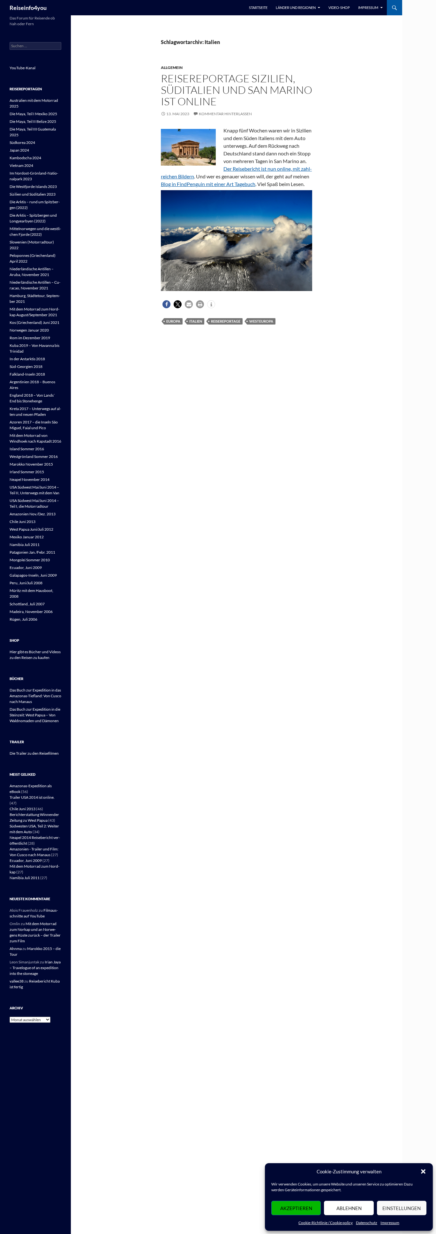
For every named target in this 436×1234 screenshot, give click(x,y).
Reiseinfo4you (28, 7)
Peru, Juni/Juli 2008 (26, 582)
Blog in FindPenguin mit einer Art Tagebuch (208, 184)
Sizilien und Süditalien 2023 (33, 194)
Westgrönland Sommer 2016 (34, 456)
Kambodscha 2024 (25, 157)
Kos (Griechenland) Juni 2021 (34, 322)
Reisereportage (225, 321)
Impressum (389, 1222)
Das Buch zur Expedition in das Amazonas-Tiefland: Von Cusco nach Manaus (35, 696)
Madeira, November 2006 (31, 611)
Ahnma (16, 948)
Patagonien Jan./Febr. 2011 (32, 552)
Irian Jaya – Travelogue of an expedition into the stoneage (35, 968)
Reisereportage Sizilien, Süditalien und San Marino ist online (236, 90)
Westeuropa (261, 321)
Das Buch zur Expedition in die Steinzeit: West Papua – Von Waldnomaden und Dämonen (35, 715)
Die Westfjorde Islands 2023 (33, 186)
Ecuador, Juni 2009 (26, 567)
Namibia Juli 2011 (25, 544)
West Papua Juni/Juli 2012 (31, 529)
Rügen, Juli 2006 (23, 619)
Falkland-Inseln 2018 (27, 374)
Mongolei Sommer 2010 (30, 559)
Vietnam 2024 (21, 165)
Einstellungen (401, 1208)
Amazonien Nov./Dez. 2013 (33, 514)
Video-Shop (339, 7)
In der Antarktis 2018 (27, 358)
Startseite (258, 7)
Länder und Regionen (296, 7)
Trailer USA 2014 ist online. (32, 797)
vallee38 (17, 981)
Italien (195, 321)
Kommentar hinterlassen (225, 113)
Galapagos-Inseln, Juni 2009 (33, 575)
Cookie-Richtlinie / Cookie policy (325, 1222)
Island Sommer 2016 (27, 448)
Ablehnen (349, 1208)
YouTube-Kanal (22, 67)
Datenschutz (366, 1222)
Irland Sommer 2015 (27, 471)
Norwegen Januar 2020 (29, 330)
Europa (173, 321)
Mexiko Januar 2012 (27, 537)
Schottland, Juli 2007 (27, 604)
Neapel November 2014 (29, 479)
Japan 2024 (19, 150)
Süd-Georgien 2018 (26, 366)
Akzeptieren (296, 1208)
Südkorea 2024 (22, 142)
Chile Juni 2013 (22, 521)
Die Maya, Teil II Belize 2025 (33, 121)
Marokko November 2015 (31, 464)
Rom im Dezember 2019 (30, 337)
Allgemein (172, 67)
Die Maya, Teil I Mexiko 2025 (33, 113)
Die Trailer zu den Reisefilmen (34, 753)
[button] (423, 1171)
